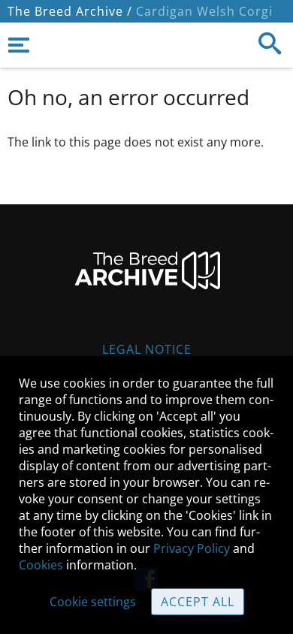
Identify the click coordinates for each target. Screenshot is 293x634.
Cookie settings (93, 601)
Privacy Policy (191, 548)
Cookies (41, 565)
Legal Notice (147, 349)
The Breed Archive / (70, 11)
